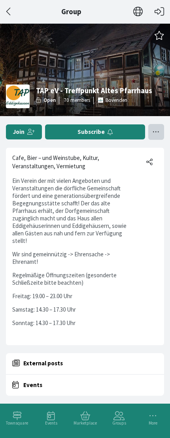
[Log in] (159, 11)
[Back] (9, 11)
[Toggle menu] (156, 132)
